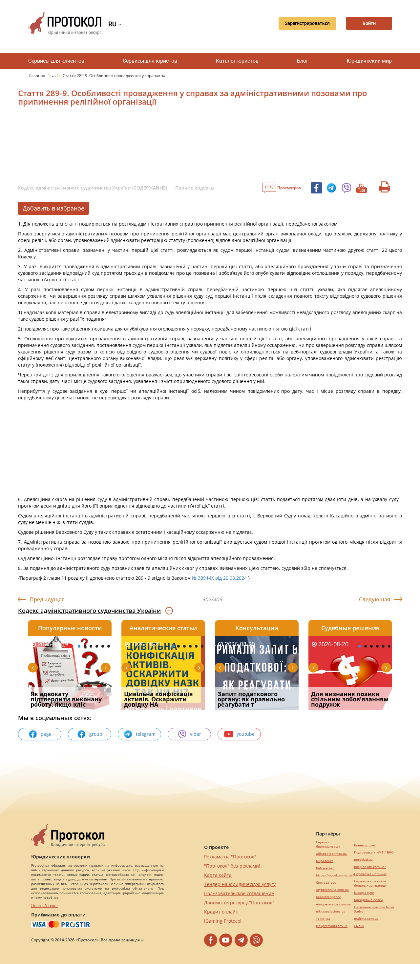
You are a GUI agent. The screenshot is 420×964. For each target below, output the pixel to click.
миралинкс (324, 861)
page (46, 734)
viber (195, 734)
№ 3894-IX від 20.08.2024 (219, 578)
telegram (146, 734)
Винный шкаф (365, 845)
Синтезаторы (326, 882)
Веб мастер (325, 868)
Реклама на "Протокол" (230, 857)
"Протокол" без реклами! (232, 866)
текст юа (323, 918)
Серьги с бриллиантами (328, 844)
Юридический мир (369, 61)
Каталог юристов (237, 61)
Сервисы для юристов (150, 61)
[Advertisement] (175, 146)
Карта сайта (218, 875)
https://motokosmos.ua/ (335, 875)
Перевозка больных (370, 874)
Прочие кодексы (194, 188)
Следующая (374, 599)
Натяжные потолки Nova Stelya (374, 909)
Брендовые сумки (368, 900)
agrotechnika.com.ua (332, 890)
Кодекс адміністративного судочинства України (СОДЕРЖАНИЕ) (92, 188)
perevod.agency (328, 897)
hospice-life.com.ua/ (370, 867)
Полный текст (44, 905)
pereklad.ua (363, 859)
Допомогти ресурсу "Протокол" (239, 902)
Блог (302, 61)
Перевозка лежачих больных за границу (370, 883)
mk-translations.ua (331, 911)
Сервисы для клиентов (56, 61)
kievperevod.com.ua (331, 926)
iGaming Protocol (223, 921)
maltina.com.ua (366, 918)
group (95, 734)
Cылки (359, 926)
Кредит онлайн (221, 912)
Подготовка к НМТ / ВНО (374, 852)
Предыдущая (47, 599)
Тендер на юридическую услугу (240, 884)
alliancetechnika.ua (331, 854)
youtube (246, 734)
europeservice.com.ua (333, 904)
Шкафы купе (364, 893)
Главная (37, 75)
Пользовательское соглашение (239, 893)
